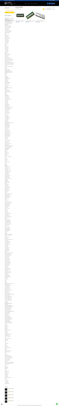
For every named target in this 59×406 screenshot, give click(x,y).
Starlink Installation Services (8, 296)
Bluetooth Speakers (7, 32)
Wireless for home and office (8, 193)
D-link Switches (7, 119)
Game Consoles (7, 154)
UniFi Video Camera (7, 215)
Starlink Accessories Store (8, 305)
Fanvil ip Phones (7, 152)
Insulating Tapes (7, 181)
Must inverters (7, 240)
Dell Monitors (6, 79)
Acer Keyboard (7, 149)
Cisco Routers (6, 111)
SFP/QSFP (6, 191)
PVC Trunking (6, 246)
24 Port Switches (7, 95)
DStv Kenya (6, 340)
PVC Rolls (6, 277)
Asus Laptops (6, 77)
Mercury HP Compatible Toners (9, 239)
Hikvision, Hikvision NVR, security (9, 64)
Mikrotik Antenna (7, 188)
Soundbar (6, 301)
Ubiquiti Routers (7, 205)
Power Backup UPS (7, 241)
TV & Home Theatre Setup (8, 299)
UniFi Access (6, 207)
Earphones (6, 151)
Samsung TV (6, 375)
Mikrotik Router (7, 189)
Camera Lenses (7, 38)
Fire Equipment (7, 29)
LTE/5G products (7, 186)
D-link (5, 114)
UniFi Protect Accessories (8, 213)
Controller (6, 73)
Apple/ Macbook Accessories (8, 71)
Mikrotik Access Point (7, 187)
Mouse (6, 75)
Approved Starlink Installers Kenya (9, 283)
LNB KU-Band (6, 343)
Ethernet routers (7, 184)
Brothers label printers (8, 253)
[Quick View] (18, 22)
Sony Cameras (7, 49)
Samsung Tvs (6, 376)
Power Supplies (7, 243)
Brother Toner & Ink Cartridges (9, 252)
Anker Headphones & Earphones (9, 22)
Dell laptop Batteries (7, 78)
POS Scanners (7, 270)
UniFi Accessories (7, 208)
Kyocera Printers (7, 265)
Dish (5, 337)
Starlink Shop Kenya (7, 316)
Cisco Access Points (7, 109)
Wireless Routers (7, 144)
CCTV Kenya (6, 52)
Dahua (5, 53)
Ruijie (5, 280)
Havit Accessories (7, 85)
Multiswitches (6, 345)
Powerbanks (6, 245)
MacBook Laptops (7, 176)
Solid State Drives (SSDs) (8, 178)
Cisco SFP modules (7, 112)
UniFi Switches (7, 214)
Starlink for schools (7, 295)
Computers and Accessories (8, 72)
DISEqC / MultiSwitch (7, 336)
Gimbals (6, 158)
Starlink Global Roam (7, 313)
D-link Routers (6, 118)
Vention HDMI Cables (7, 220)
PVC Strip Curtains (7, 275)
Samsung (6, 373)
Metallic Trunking (7, 182)
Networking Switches (7, 135)
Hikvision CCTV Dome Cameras (9, 60)
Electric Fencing (7, 28)
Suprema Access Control (8, 30)
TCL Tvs (6, 379)
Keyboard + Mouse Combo (8, 147)
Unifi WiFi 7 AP (7, 217)
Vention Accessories (7, 219)
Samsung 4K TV (7, 374)
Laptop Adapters (7, 148)
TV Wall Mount (7, 364)
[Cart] (54, 3)
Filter (9, 12)
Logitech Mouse (7, 89)
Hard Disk (6, 84)
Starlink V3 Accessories (8, 310)
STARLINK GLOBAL (7, 312)
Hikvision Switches (7, 61)
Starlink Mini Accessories (8, 308)
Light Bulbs (6, 179)
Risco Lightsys (7, 278)
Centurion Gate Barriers (8, 26)
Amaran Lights (7, 36)
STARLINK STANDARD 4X (8, 317)
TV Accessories (7, 380)
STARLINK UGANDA (7, 320)
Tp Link (6, 139)
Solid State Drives (7, 177)
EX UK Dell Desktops (7, 82)
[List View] (45, 9)
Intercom (6, 65)
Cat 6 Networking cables (8, 108)
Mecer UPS (6, 238)
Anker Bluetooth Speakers (8, 21)
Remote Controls (7, 371)
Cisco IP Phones (7, 110)
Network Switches (7, 383)
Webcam (6, 68)
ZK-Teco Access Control (8, 31)
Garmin (6, 157)
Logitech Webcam (7, 90)
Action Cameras (7, 35)
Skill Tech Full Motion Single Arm (9, 363)
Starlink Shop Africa (7, 315)
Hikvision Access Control (8, 58)
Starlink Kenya (7, 302)
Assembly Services (7, 284)
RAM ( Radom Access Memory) (9, 145)
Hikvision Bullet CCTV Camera (8, 59)
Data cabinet (6, 120)
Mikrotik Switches (7, 190)
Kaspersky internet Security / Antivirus (8, 88)
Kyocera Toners (7, 266)
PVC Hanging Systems (8, 276)
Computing (6, 76)
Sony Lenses (6, 50)
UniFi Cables (6, 210)
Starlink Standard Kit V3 (8, 319)
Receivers (6, 346)
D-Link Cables (6, 116)
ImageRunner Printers (7, 264)
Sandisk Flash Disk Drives (8, 377)
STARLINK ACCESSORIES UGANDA (9, 311)
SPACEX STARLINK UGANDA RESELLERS (8, 304)
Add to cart (16, 22)
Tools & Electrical (7, 247)
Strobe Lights (6, 138)
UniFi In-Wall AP (7, 212)
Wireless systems (7, 194)
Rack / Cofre (6, 137)
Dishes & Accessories (7, 338)
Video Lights (6, 381)
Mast (5, 344)
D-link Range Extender (7, 117)
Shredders (6, 273)
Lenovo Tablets (7, 174)
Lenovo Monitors (7, 173)
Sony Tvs (6, 378)
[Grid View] (43, 9)
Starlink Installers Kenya (8, 297)
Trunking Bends (7, 248)
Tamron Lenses (7, 51)
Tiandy (6, 67)
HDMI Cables (6, 86)
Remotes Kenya (7, 372)
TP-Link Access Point (7, 140)
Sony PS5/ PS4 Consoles (8, 156)
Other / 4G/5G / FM (7, 136)
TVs (5, 365)
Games (6, 155)
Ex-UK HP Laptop (7, 83)
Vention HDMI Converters (8, 221)
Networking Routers (7, 134)
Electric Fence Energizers (8, 27)
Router (6, 279)
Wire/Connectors (7, 142)
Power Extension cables (8, 242)
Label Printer (6, 267)
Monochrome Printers (7, 268)
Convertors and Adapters (8, 146)
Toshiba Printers (7, 274)
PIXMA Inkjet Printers (7, 269)
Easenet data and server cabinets (9, 122)
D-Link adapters (7, 115)
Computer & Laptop (7, 69)
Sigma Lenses (6, 48)
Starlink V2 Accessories (8, 309)
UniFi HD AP (6, 211)
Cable (5, 33)
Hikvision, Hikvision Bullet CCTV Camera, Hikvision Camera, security (9, 63)
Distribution (6, 339)
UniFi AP (6, 209)
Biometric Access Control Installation (8, 24)
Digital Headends (7, 335)
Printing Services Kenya (8, 272)
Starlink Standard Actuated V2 (9, 318)
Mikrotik (6, 183)
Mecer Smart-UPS (7, 237)
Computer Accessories (8, 70)
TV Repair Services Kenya (8, 300)
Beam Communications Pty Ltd (9, 107)
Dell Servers (6, 80)
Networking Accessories (8, 133)
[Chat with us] (57, 404)
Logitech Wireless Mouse (8, 91)
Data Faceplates (7, 121)
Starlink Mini (6, 314)
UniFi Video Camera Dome (8, 216)
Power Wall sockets (7, 244)
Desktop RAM (6, 81)
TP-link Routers (7, 141)
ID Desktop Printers (7, 263)
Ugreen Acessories (7, 206)
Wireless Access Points (8, 143)
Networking (6, 180)
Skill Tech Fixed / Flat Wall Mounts (9, 362)
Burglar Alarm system (7, 25)
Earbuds (6, 150)
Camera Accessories (7, 37)
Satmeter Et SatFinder (7, 347)
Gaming (6, 153)
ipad (5, 74)
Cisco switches (7, 113)
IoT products (6, 185)
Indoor (5, 341)
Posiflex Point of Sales (8, 271)
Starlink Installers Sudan (8, 298)
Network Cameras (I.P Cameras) (9, 66)
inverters (6, 236)
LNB (5, 342)
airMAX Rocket (7, 106)
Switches (6, 192)
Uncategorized (6, 382)
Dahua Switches (7, 57)
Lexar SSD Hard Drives (8, 175)
